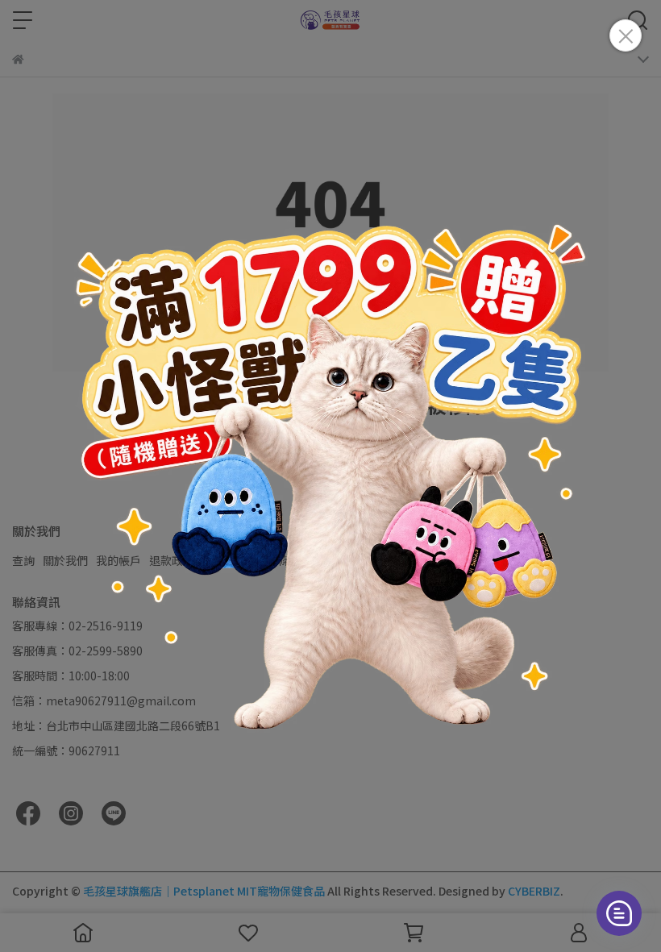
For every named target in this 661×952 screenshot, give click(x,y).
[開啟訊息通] (619, 913)
